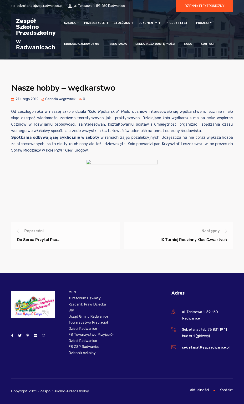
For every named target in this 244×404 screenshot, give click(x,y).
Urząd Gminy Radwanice (88, 316)
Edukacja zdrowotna (81, 43)
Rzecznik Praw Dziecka (87, 304)
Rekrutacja (117, 43)
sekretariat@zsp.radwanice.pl (39, 6)
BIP (71, 310)
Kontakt (208, 43)
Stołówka (122, 23)
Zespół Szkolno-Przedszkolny (36, 26)
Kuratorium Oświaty (84, 298)
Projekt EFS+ (177, 23)
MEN (72, 292)
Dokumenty (147, 23)
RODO (188, 43)
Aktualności (199, 390)
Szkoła (70, 23)
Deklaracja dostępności (155, 43)
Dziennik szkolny (82, 353)
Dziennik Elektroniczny (204, 6)
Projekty (204, 23)
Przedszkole (94, 23)
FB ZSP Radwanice (84, 347)
